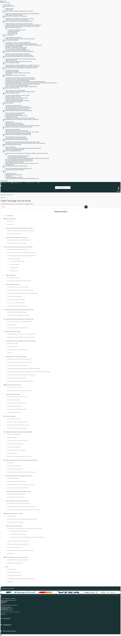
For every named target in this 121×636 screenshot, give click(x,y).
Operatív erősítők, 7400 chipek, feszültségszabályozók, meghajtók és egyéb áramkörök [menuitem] (28, 158)
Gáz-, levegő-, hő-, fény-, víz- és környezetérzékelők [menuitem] (18, 42)
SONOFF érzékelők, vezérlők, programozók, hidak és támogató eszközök (21, 255)
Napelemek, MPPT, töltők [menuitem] (11, 116)
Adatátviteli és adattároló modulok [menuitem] (11, 93)
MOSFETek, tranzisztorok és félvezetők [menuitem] (15, 124)
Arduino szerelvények (11, 515)
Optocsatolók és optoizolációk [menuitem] (13, 129)
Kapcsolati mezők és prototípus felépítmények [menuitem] (16, 138)
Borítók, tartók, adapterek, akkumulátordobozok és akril (18, 559)
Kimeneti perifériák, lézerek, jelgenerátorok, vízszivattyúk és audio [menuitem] (18, 57)
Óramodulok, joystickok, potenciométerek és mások (17, 305)
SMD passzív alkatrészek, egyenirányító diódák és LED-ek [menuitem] (19, 159)
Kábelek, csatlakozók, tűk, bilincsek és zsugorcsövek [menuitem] (15, 140)
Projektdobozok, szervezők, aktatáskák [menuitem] (15, 169)
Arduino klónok (10, 224)
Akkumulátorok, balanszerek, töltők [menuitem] (11, 88)
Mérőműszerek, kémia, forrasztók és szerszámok (16, 356)
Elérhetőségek (3, 602)
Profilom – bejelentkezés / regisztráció (8, 598)
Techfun (3, 188)
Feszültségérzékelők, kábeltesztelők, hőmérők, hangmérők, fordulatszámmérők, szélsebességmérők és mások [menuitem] (31, 82)
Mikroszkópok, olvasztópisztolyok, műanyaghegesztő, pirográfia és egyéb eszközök (23, 368)
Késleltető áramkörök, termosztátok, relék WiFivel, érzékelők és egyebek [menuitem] (22, 125)
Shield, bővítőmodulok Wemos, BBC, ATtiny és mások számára (19, 280)
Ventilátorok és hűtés (11, 569)
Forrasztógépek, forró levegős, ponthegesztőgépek (17, 365)
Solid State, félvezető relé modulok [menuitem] (14, 123)
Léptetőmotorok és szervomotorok (14, 418)
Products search (59, 185)
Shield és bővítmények (10, 275)
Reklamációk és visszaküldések (7, 607)
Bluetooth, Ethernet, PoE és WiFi (13, 399)
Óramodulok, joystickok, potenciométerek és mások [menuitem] (18, 50)
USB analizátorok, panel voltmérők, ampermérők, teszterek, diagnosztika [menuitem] (23, 84)
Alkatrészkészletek (11, 553)
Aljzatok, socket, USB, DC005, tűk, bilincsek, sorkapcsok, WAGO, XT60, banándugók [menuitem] (25, 143)
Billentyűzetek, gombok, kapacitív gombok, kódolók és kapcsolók (19, 309)
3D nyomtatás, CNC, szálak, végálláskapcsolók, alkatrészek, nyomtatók (21, 340)
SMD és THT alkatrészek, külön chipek (14, 525)
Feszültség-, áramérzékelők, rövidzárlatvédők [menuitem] (16, 47)
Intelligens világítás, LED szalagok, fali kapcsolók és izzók (18, 249)
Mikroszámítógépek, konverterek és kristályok (19, 530)
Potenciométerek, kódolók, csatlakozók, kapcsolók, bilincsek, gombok (20, 550)
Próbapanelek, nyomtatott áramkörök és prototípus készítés (18, 491)
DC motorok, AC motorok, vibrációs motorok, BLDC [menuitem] (17, 106)
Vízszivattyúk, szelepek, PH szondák (14, 575)
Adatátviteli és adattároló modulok (13, 394)
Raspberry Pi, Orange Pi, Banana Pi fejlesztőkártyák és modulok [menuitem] (18, 11)
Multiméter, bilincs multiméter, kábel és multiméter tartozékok (19, 359)
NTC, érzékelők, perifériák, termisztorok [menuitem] (17, 157)
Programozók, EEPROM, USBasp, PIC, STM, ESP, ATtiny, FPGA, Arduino (21, 484)
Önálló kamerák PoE (14, 267)
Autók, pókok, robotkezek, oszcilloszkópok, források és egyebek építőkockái (22, 519)
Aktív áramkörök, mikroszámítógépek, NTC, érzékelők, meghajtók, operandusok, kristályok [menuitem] (27, 154)
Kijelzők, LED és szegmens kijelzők (13, 331)
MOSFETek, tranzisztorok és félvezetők (15, 468)
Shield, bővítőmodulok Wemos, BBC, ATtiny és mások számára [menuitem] (20, 38)
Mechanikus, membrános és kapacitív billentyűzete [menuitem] (18, 53)
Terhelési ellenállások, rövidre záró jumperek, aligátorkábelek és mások (21, 578)
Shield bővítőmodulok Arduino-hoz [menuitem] (14, 37)
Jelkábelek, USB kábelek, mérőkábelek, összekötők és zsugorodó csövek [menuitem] (23, 142)
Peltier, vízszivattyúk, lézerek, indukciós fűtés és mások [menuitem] (19, 61)
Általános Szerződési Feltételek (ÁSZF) (8, 600)
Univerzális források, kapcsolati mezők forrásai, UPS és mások (19, 456)
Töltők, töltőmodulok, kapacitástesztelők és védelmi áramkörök (19, 390)
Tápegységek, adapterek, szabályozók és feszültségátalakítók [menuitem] (17, 111)
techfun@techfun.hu (7, 624)
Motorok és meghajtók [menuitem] (8, 103)
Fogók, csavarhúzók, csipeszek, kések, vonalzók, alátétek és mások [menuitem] (21, 86)
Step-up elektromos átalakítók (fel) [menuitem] (14, 114)
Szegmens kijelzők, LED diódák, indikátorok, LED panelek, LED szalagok (21, 337)
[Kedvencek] (116, 185)
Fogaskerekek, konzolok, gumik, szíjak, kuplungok (17, 428)
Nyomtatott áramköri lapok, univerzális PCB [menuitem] (16, 136)
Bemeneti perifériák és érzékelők (13, 284)
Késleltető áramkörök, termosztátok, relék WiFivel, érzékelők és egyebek (21, 472)
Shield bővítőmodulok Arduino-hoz (14, 277)
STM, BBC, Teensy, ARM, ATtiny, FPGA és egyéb (16, 243)
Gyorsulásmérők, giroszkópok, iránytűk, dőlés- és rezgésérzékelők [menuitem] (21, 43)
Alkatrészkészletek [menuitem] (10, 164)
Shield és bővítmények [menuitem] (8, 35)
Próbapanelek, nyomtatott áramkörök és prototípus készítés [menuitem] (17, 135)
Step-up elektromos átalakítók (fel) (14, 446)
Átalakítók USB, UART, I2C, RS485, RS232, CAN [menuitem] (17, 130)
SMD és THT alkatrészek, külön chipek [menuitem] (12, 151)
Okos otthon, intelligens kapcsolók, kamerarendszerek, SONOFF (19, 246)
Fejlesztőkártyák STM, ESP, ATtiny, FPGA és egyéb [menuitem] (15, 16)
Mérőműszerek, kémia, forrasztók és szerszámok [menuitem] (14, 76)
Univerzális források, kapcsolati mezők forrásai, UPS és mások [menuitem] (20, 118)
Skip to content (4, 180)
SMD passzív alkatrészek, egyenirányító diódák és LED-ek (18, 541)
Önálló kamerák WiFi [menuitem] (13, 33)
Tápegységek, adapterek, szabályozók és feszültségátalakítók (19, 431)
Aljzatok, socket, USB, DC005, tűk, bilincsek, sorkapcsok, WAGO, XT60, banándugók (23, 509)
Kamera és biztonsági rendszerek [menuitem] (13, 28)
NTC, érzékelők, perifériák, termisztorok (18, 534)
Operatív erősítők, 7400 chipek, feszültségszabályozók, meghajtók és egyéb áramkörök (27, 537)
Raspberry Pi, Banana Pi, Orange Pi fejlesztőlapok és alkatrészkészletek (21, 230)
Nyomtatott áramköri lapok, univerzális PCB (15, 497)
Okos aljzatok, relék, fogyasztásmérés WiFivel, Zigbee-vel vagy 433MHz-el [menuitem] (23, 24)
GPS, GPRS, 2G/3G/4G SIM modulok (14, 406)
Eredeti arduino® (10, 221)
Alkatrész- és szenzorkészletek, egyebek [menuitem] (15, 149)
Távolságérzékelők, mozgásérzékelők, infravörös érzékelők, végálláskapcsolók (22, 293)
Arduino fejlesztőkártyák (11, 218)
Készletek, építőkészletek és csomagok (14, 513)
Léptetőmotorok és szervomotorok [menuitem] (14, 105)
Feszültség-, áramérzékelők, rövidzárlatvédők (16, 299)
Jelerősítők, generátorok (12, 324)
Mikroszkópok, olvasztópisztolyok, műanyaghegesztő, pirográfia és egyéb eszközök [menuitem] (25, 81)
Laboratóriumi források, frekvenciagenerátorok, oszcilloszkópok (19, 362)
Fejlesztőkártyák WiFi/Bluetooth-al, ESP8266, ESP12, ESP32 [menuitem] (20, 18)
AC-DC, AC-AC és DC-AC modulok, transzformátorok (17, 440)
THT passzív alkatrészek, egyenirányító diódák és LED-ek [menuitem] (19, 160)
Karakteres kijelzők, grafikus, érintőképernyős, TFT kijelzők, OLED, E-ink (21, 334)
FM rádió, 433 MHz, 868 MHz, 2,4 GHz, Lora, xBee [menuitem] (17, 95)
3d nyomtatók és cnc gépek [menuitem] (12, 70)
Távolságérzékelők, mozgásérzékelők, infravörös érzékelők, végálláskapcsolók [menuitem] (24, 45)
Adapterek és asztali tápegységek (13, 434)
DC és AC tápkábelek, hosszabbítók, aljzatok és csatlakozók (18, 503)
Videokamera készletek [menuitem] (13, 31)
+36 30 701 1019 (6, 618)
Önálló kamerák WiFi (14, 270)
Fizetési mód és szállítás (5, 606)
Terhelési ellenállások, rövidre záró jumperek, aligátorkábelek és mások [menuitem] (22, 178)
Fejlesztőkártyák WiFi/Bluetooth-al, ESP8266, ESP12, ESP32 (18, 240)
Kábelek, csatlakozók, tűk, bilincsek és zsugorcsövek (17, 500)
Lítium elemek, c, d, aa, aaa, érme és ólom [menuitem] (15, 90)
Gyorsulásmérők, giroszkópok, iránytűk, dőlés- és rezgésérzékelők (20, 290)
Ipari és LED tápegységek (12, 437)
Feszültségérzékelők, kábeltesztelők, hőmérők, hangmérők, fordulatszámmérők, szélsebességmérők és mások (28, 371)
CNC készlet (9, 352)
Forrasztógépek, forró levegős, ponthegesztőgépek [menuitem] (17, 80)
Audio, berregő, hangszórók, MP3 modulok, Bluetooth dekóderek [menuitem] (21, 58)
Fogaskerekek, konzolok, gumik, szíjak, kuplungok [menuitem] (17, 109)
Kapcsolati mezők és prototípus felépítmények (16, 493)
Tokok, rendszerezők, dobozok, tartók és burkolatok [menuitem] (15, 166)
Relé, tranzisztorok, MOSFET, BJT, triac (14, 547)
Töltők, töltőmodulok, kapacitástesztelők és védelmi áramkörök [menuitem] (20, 91)
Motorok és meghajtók (10, 416)
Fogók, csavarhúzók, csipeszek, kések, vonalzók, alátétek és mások (20, 381)
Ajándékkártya (10, 581)
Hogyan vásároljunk (4, 608)
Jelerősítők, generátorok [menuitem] (11, 60)
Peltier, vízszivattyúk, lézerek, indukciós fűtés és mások (18, 327)
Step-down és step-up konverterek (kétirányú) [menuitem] (17, 115)
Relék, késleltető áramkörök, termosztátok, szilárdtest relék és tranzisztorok (22, 460)
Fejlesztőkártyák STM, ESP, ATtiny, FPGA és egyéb (16, 237)
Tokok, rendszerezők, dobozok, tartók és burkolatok (17, 557)
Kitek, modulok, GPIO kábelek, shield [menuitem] (14, 14)
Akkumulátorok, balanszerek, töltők (13, 384)
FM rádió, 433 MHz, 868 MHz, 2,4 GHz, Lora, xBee (17, 396)
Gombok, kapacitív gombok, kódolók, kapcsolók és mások (18, 315)
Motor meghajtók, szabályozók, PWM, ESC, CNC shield (18, 425)
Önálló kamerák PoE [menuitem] (12, 32)
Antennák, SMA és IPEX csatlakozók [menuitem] (14, 101)
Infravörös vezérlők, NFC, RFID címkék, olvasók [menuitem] (17, 97)
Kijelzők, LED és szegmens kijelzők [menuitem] (11, 63)
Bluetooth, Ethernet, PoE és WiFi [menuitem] (13, 96)
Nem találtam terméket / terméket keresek (9, 605)
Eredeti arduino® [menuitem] (9, 8)
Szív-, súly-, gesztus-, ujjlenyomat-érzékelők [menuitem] (16, 48)
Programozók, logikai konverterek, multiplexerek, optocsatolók (19, 475)
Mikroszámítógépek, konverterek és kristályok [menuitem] (19, 155)
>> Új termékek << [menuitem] (7, 4)
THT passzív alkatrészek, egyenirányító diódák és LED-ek (18, 544)
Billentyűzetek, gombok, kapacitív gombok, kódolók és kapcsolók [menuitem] (18, 52)
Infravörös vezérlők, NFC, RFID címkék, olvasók (16, 403)
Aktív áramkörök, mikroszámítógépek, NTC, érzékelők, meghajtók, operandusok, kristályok (24, 528)
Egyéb (7, 566)
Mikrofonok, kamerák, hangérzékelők (14, 296)
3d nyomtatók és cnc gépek (12, 343)
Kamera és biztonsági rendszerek (13, 258)
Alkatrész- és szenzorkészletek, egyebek (15, 522)
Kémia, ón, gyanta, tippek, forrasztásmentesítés (16, 377)
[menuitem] (38, 182)
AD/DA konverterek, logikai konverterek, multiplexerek (17, 487)
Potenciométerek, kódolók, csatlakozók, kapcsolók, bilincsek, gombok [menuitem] (22, 163)
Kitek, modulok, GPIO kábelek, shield (14, 233)
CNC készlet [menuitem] (8, 74)
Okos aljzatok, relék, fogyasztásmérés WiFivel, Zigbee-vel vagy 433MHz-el (21, 252)
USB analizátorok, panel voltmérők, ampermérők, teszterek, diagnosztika (21, 374)
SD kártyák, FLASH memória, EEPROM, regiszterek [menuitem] (17, 100)
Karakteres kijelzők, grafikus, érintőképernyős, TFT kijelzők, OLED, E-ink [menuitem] (22, 65)
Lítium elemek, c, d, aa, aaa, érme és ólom (15, 387)
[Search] (56, 190)
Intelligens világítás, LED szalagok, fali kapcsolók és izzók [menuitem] (19, 23)
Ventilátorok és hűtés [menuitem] (10, 173)
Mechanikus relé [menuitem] (9, 121)
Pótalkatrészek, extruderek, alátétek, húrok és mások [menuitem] (18, 72)
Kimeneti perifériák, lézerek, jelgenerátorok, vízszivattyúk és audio (19, 319)
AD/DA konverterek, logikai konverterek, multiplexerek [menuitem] (18, 133)
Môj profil (4, 1)
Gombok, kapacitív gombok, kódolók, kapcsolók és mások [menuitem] (19, 55)
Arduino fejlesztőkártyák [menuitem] (8, 6)
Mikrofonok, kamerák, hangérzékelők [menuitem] (14, 46)
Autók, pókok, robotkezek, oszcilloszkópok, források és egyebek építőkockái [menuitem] (23, 148)
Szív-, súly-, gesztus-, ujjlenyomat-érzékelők (16, 302)
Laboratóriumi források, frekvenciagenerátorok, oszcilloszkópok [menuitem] (20, 79)
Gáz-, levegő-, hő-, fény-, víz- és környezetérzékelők (17, 287)
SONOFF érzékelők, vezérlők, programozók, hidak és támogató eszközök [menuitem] (22, 26)
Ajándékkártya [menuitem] (9, 175)
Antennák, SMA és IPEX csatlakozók (14, 412)
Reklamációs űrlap (4, 601)
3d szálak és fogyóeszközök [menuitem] (12, 71)
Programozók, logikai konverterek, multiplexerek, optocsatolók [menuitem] (17, 127)
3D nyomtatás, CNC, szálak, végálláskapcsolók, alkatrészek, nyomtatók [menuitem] (19, 68)
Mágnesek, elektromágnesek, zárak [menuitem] (14, 174)
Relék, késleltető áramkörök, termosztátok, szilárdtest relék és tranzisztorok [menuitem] (20, 120)
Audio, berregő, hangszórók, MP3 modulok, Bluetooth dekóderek (20, 321)
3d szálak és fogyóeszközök (12, 346)
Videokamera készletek (14, 264)
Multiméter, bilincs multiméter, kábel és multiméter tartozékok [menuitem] (20, 77)
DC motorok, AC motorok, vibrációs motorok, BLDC (17, 421)
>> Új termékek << (10, 215)
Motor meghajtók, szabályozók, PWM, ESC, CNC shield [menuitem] (18, 108)
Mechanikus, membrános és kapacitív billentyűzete (17, 312)
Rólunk (2, 603)
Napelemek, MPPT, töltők (12, 453)
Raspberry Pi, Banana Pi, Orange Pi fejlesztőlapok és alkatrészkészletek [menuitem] (22, 13)
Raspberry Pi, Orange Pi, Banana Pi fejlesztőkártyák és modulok (19, 228)
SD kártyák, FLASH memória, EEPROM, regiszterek (17, 409)
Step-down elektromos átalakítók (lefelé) (15, 443)
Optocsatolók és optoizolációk (13, 478)
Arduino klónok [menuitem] (9, 9)
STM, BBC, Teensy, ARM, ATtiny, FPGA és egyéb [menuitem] (17, 19)
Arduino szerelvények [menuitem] (11, 147)
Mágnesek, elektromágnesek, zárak (14, 572)
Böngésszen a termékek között (7, 609)
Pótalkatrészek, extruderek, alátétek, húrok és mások (17, 349)
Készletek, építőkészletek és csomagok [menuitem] (12, 145)
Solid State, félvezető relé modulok (14, 465)
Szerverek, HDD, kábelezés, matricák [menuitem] (16, 29)
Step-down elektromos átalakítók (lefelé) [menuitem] (15, 113)
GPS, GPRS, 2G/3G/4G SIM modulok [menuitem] (14, 99)
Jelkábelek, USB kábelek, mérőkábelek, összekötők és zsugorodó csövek (21, 506)
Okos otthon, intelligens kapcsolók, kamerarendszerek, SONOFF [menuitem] (18, 21)
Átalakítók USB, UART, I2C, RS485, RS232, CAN (16, 481)
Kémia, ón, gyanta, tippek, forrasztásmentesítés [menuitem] (17, 85)
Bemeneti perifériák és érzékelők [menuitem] (10, 40)
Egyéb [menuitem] (4, 171)
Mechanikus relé (10, 462)
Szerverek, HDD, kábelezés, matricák (17, 261)
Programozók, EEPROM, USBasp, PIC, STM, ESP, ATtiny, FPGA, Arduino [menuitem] (22, 131)
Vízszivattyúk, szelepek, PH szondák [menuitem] (14, 177)
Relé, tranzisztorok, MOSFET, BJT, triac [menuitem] (15, 162)
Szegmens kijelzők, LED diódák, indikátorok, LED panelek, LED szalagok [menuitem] (22, 66)
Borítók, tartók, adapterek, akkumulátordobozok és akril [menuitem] (19, 168)
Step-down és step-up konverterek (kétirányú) (16, 450)
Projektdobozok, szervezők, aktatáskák (14, 562)
